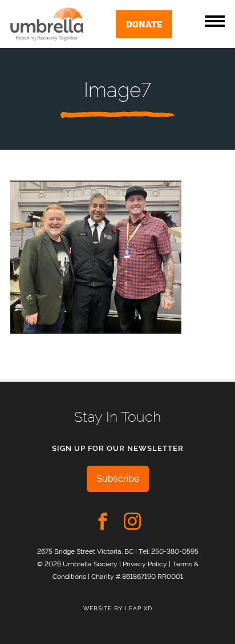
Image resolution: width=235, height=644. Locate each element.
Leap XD (138, 608)
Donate (144, 23)
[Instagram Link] (132, 521)
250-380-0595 (174, 551)
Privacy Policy (145, 563)
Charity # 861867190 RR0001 (137, 576)
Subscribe (117, 478)
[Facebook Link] (102, 521)
